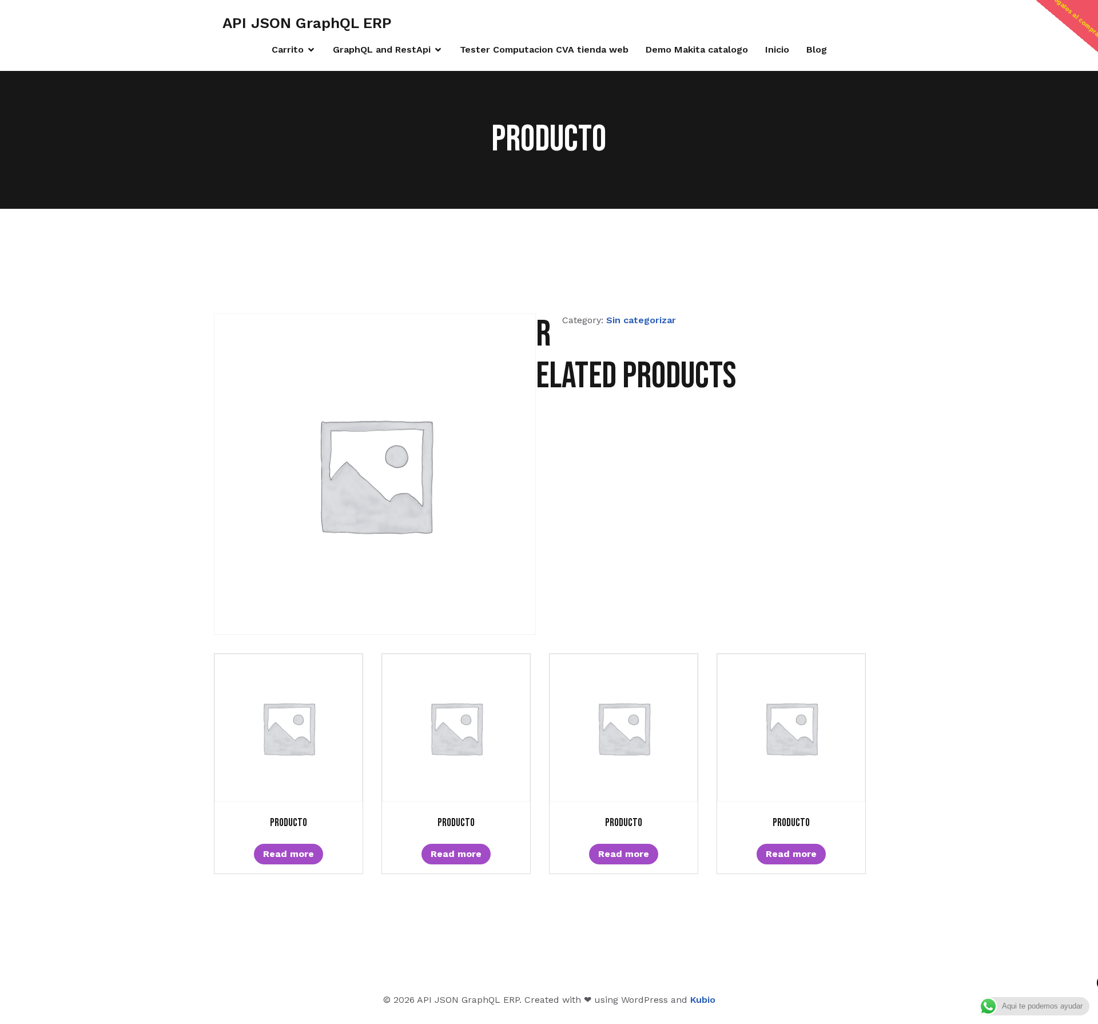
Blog (816, 49)
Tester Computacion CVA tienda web (544, 49)
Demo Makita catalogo (697, 49)
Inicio (777, 49)
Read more (288, 853)
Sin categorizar (641, 320)
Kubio (702, 999)
